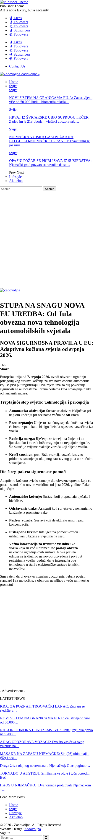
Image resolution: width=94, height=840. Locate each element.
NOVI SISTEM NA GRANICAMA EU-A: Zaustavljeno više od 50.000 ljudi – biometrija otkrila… (50, 100)
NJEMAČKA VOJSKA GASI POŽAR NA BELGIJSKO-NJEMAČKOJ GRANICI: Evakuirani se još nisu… (49, 141)
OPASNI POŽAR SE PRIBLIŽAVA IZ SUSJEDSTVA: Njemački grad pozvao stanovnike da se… (50, 163)
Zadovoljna (32, 829)
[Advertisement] (47, 241)
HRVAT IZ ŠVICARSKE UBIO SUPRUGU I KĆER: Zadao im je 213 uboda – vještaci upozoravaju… (49, 119)
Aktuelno (16, 181)
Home (13, 82)
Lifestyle (15, 177)
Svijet (13, 86)
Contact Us (17, 66)
